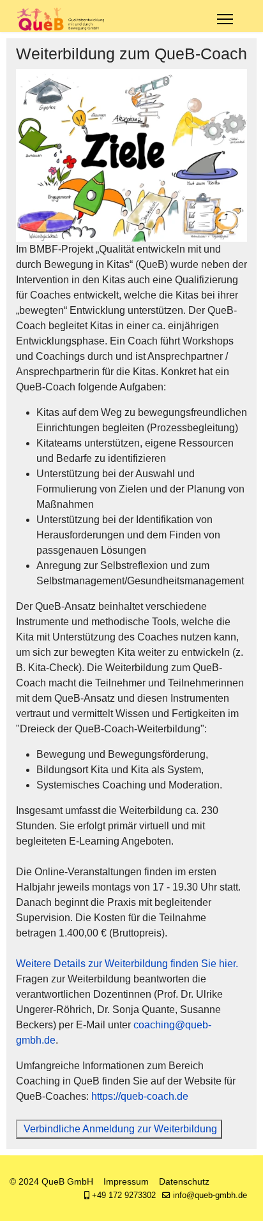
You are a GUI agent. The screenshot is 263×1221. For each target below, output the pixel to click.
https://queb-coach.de (139, 1096)
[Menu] (225, 19)
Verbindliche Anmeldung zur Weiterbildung (119, 1128)
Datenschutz (184, 1181)
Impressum (126, 1181)
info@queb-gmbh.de (210, 1195)
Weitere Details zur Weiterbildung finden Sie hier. (127, 963)
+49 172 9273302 (124, 1195)
